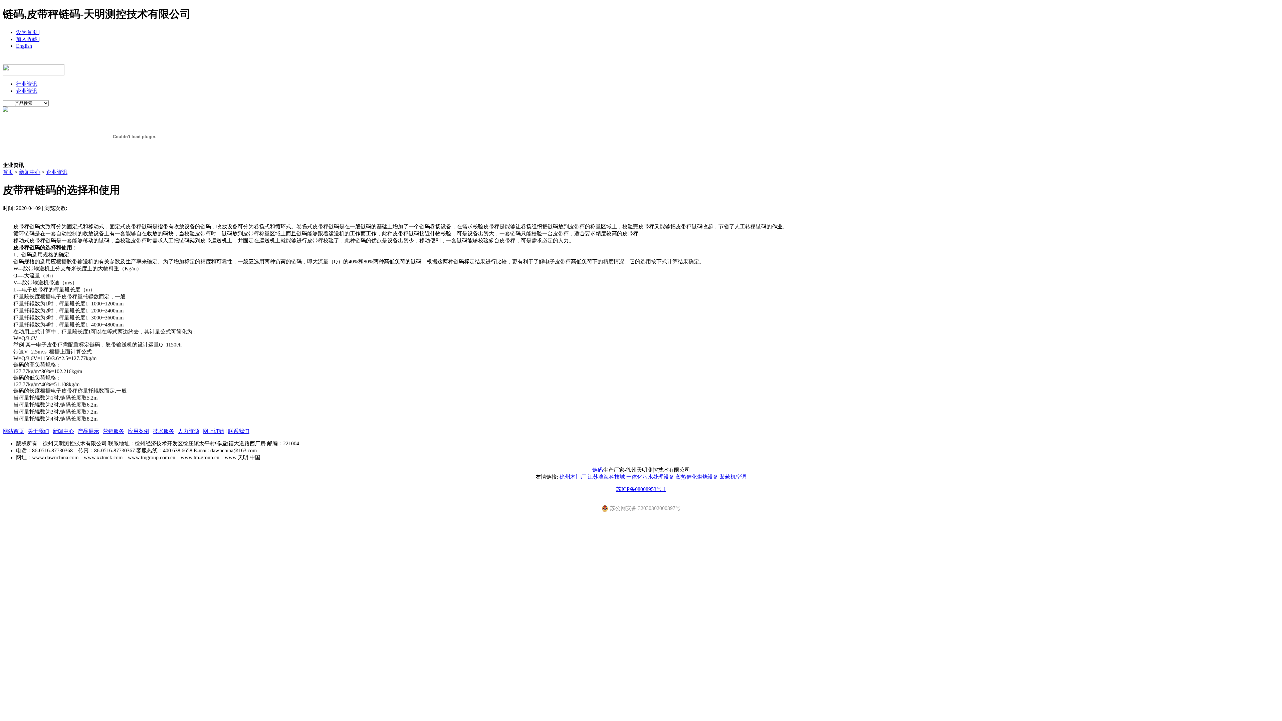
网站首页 (490, 59)
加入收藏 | (28, 39)
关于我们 (524, 59)
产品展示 (591, 59)
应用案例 (657, 59)
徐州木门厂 (573, 477)
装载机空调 (733, 477)
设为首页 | (28, 32)
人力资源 (724, 59)
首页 (8, 172)
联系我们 (791, 59)
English (24, 46)
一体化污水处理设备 (650, 477)
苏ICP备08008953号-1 (641, 489)
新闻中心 (557, 59)
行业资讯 (26, 84)
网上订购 (758, 59)
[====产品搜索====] (26, 103)
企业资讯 (26, 91)
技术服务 (691, 59)
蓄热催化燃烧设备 (697, 477)
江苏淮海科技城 (606, 477)
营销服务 (624, 59)
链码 (597, 470)
